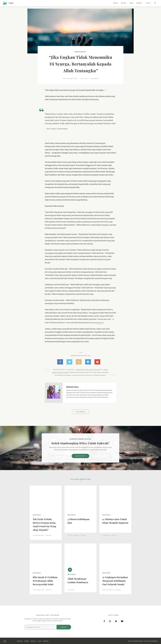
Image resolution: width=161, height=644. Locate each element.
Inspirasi (80, 52)
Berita (115, 3)
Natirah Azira (72, 78)
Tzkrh (11, 3)
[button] (155, 3)
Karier (26, 641)
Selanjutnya (80, 456)
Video (131, 3)
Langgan (63, 627)
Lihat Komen (80, 411)
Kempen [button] (139, 3)
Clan (39, 641)
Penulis (33, 641)
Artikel (123, 3)
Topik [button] (148, 3)
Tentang (20, 641)
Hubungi (46, 641)
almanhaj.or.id (99, 322)
